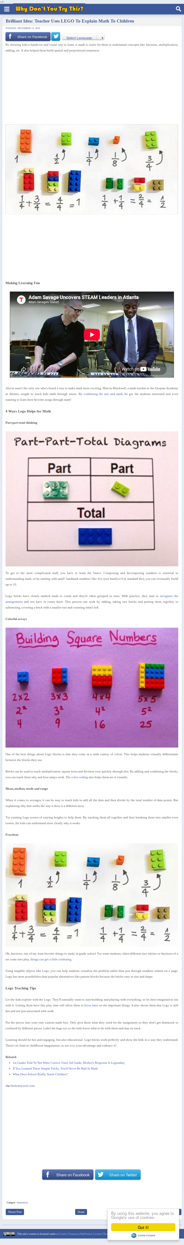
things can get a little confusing (50, 959)
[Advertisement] (90, 88)
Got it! (143, 1227)
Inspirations (22, 1202)
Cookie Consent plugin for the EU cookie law (143, 1235)
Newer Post (15, 1212)
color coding (79, 777)
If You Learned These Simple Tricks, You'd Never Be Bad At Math (55, 1068)
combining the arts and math (103, 394)
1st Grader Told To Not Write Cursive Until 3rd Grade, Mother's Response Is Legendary (69, 1063)
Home (81, 1212)
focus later (91, 1005)
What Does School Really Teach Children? (40, 1074)
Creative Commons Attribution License (79, 1233)
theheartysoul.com (22, 1085)
